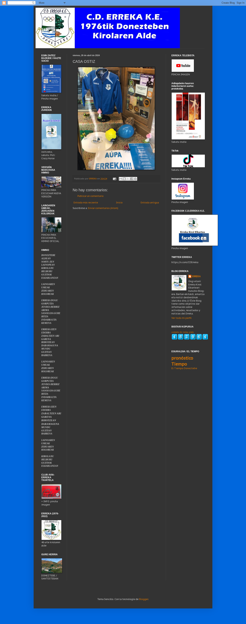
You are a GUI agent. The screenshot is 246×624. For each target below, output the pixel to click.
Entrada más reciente (86, 202)
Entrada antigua (150, 202)
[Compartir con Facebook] (132, 179)
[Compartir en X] (128, 179)
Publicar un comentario (90, 196)
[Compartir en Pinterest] (135, 179)
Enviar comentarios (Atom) (103, 208)
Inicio (119, 202)
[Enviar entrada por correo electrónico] (114, 178)
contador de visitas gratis (182, 331)
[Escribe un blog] (124, 179)
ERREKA (196, 276)
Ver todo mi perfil (181, 318)
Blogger (143, 599)
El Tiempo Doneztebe (184, 368)
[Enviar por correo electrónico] (121, 179)
